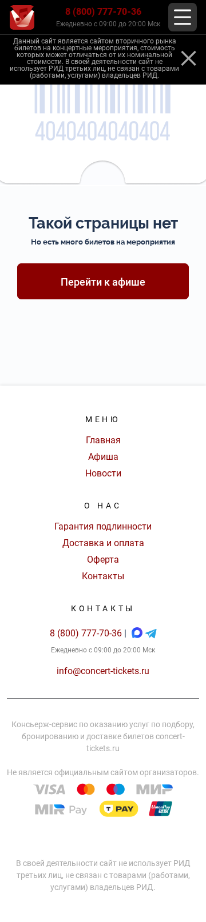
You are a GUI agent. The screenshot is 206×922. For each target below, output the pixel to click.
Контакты (103, 576)
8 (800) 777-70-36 (103, 11)
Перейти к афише (103, 282)
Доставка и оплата (103, 543)
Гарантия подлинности (103, 526)
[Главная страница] (22, 17)
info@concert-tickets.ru (103, 671)
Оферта (103, 559)
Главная (103, 440)
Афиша (103, 456)
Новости (103, 473)
